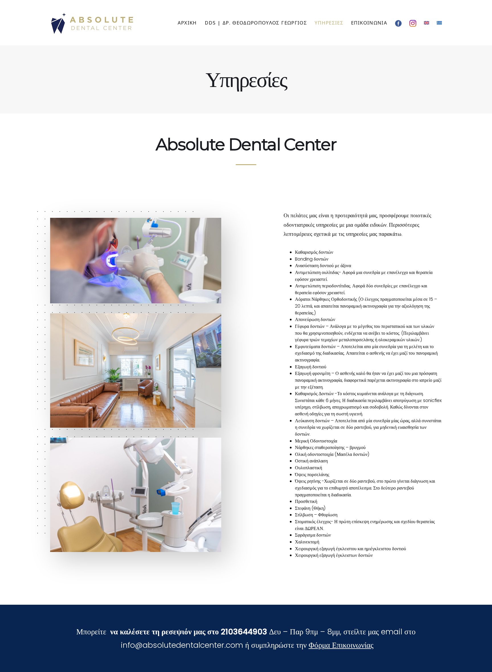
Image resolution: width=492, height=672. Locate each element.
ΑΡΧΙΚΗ (187, 22)
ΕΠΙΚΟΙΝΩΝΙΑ (369, 22)
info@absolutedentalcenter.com (182, 645)
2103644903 (244, 631)
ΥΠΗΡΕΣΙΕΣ (329, 22)
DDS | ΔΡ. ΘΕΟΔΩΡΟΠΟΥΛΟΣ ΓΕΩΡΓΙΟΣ (256, 22)
